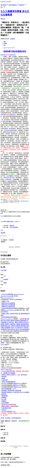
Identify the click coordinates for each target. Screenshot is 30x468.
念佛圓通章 (7, 327)
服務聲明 (15, 447)
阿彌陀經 (13, 326)
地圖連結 (5, 373)
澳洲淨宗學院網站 (6, 308)
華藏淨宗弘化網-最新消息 (8, 306)
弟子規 (2, 418)
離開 (8, 465)
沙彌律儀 (17, 324)
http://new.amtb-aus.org (9, 310)
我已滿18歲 (3, 465)
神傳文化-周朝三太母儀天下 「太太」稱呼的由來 (14, 374)
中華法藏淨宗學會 (6, 408)
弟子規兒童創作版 (16, 418)
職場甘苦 (12, 225)
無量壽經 (18, 326)
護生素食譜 (5, 395)
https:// (11, 198)
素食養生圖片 (11, 390)
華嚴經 (12, 320)
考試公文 (4, 409)
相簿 (4, 41)
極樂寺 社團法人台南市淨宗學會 (10, 313)
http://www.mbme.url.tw (7, 297)
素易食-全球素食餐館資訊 (8, 381)
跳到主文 (3, 18)
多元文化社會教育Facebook (9, 411)
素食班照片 (5, 390)
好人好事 (4, 399)
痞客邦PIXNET (17, 383)
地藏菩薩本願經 (24, 324)
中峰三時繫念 (6, 320)
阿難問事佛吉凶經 (5, 326)
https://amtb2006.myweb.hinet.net (24, 198)
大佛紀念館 (5, 380)
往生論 (12, 327)
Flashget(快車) (4, 344)
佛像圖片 (4, 401)
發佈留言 (3, 241)
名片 (4, 45)
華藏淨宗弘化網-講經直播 (8, 304)
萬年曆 (3, 378)
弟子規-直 (7, 418)
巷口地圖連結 (11, 373)
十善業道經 (12, 324)
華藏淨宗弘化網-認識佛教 (8, 303)
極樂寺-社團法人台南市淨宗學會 (10, 406)
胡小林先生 (16, 329)
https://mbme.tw (3, 198)
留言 (12, 221)
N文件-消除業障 (14, 227)
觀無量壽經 (23, 326)
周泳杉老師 (10, 329)
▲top (2, 230)
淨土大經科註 (10, 322)
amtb (2, 213)
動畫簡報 (4, 397)
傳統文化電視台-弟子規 (21, 322)
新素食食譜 (18, 390)
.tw (17, 198)
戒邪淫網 (4, 376)
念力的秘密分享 (19, 327)
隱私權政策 (25, 446)
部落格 (5, 43)
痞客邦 (8, 221)
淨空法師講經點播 (6, 388)
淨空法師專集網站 (6, 317)
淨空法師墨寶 (5, 402)
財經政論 (12, 38)
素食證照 (4, 392)
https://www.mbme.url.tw (10, 199)
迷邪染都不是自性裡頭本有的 (14, 51)
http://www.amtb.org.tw (7, 319)
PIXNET (6, 446)
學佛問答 (6, 324)
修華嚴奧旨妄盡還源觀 (20, 320)
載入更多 (3, 232)
